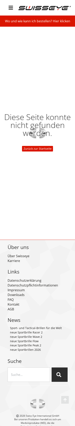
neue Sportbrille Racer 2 (26, 332)
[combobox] (29, 374)
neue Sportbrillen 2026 (25, 350)
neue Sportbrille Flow (24, 341)
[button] (10, 7)
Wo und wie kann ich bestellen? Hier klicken (37, 21)
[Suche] (60, 374)
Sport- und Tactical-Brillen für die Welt (36, 328)
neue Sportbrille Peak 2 (25, 345)
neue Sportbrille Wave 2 (26, 337)
